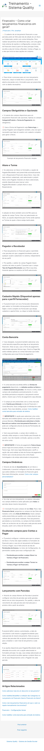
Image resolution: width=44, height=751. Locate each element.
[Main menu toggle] (40, 5)
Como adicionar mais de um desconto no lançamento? (21, 691)
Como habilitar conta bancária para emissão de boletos (21, 715)
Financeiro (6, 30)
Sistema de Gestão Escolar (28, 741)
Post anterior (22, 724)
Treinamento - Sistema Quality (21, 5)
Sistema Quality (12, 741)
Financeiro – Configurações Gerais (14, 710)
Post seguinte (22, 730)
